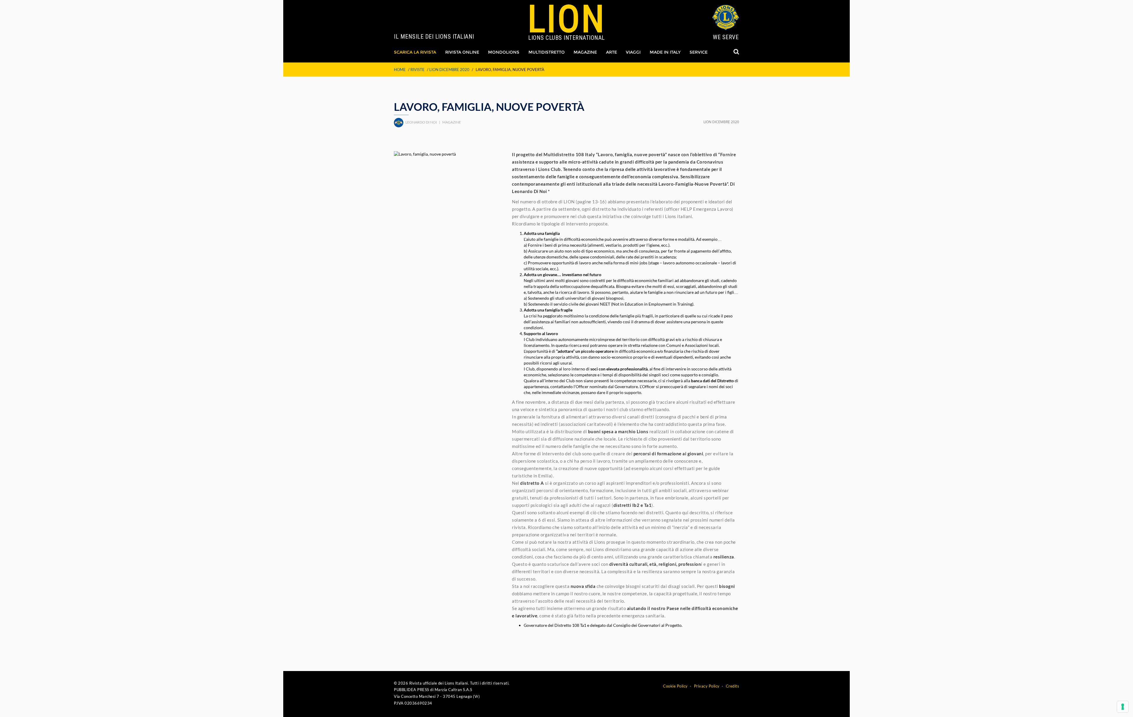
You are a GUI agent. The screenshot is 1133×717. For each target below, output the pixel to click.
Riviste (417, 69)
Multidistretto (546, 52)
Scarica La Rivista (415, 52)
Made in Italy (665, 52)
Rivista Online (462, 52)
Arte (611, 52)
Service (699, 52)
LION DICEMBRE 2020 (449, 69)
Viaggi (633, 52)
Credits (732, 686)
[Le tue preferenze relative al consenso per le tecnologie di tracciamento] (1122, 706)
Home (400, 69)
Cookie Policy (675, 686)
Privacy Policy (707, 686)
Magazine (585, 52)
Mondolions (503, 52)
